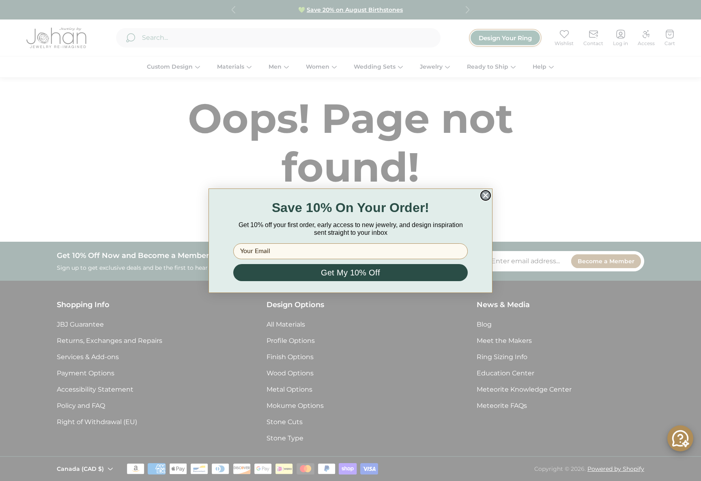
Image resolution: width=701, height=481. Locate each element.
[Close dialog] (485, 195)
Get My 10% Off (350, 272)
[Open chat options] (680, 438)
